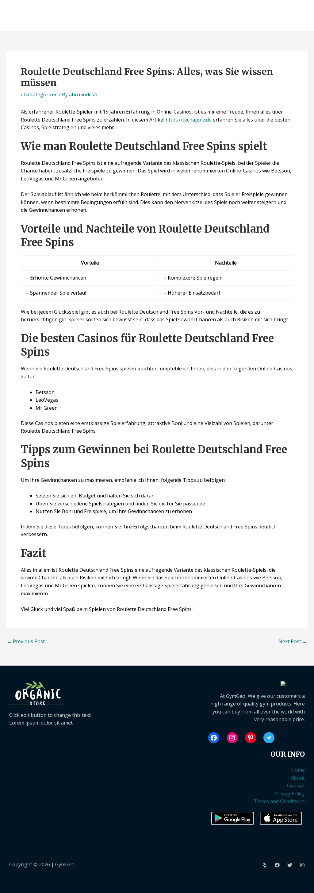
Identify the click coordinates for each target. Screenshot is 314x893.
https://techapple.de (189, 119)
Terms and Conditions (279, 801)
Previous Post (26, 641)
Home (298, 770)
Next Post (292, 641)
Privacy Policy (289, 793)
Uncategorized (41, 94)
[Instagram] (302, 865)
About (298, 778)
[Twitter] (289, 865)
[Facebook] (277, 865)
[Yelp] (264, 865)
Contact (296, 785)
